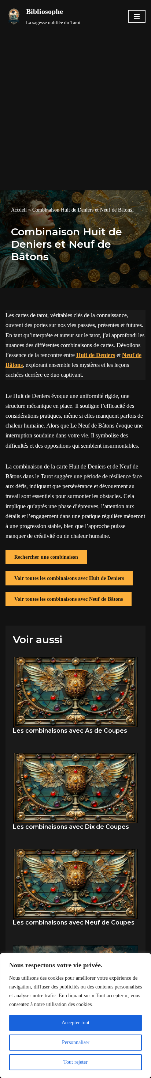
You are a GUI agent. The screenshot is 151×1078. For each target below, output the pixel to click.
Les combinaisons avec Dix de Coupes (71, 826)
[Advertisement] (75, 111)
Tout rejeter (75, 1062)
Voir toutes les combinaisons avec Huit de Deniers (69, 578)
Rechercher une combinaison (46, 557)
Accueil (19, 210)
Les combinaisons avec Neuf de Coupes (74, 922)
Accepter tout (75, 1022)
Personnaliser (75, 1042)
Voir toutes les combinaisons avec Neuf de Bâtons (68, 599)
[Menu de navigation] (137, 16)
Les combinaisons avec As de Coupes (70, 730)
